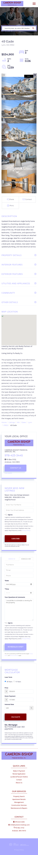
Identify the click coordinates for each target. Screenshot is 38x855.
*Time (7, 589)
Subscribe (15, 539)
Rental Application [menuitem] (19, 774)
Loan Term (8, 677)
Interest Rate (9, 704)
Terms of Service (14, 655)
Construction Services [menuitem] (19, 805)
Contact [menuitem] (19, 780)
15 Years (18, 682)
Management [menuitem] (19, 802)
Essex (23, 422)
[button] (33, 28)
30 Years (9, 682)
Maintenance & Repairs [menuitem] (19, 808)
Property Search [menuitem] (19, 796)
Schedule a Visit (26, 559)
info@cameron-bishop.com (20, 825)
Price (6, 688)
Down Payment (10, 696)
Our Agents (8, 473)
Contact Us (15, 468)
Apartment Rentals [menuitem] (19, 799)
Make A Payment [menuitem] (19, 771)
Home (4, 422)
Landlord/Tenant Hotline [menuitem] (19, 777)
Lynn (30, 422)
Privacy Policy (26, 530)
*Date (7, 581)
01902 (6, 425)
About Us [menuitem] (19, 783)
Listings (12, 422)
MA (18, 422)
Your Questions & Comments (15, 597)
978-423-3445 (14, 455)
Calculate (15, 717)
